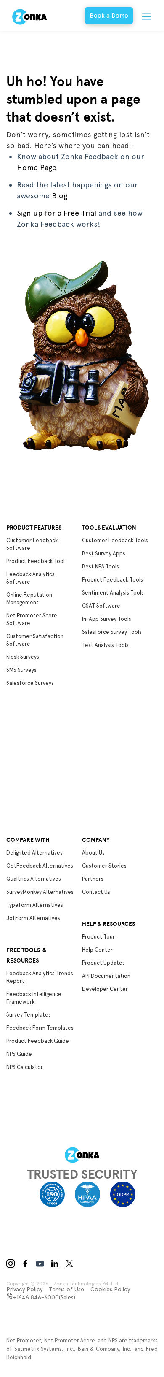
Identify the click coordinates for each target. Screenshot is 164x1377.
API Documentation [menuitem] (106, 976)
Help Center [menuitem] (97, 950)
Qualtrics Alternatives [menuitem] (33, 879)
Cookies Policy (110, 1289)
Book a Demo (109, 15)
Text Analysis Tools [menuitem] (105, 645)
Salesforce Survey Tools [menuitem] (112, 632)
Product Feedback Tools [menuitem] (112, 579)
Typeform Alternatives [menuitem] (34, 905)
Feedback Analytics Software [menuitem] (30, 578)
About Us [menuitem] (93, 852)
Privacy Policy (24, 1289)
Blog (59, 195)
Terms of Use (66, 1289)
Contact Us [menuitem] (96, 892)
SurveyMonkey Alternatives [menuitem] (40, 892)
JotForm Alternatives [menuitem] (33, 918)
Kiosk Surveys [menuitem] (22, 657)
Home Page (36, 167)
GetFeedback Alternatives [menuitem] (39, 866)
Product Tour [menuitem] (98, 936)
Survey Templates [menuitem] (28, 1015)
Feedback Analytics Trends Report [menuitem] (39, 977)
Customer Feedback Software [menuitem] (32, 544)
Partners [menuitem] (92, 879)
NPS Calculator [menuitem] (24, 1067)
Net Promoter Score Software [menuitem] (31, 619)
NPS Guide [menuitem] (19, 1054)
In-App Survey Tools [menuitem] (106, 619)
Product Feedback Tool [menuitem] (35, 561)
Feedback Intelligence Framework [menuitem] (33, 998)
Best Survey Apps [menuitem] (103, 553)
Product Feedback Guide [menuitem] (37, 1041)
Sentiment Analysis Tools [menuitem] (113, 593)
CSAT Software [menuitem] (101, 606)
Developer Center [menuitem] (105, 989)
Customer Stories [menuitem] (104, 866)
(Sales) (44, 1297)
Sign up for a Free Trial (56, 212)
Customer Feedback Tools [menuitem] (115, 540)
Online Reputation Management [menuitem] (29, 599)
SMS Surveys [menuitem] (21, 670)
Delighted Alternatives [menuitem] (34, 852)
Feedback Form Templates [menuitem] (40, 1028)
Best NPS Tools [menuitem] (100, 566)
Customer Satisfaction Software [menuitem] (34, 640)
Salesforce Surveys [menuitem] (30, 683)
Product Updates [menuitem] (103, 963)
